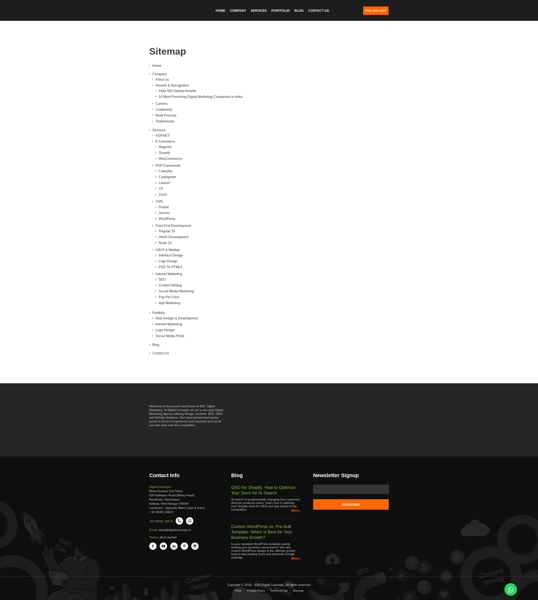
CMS (159, 201)
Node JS (165, 243)
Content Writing (170, 285)
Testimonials (165, 121)
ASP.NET (163, 135)
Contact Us (318, 10)
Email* (351, 491)
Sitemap (298, 590)
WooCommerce (170, 158)
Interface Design (171, 255)
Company (238, 10)
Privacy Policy (256, 590)
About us (162, 79)
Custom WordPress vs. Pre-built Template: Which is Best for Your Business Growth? (261, 532)
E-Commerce (165, 141)
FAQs (238, 590)
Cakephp (165, 171)
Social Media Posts (170, 336)
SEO (162, 279)
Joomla (164, 213)
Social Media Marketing (176, 291)
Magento (165, 147)
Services (259, 10)
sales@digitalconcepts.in (174, 530)
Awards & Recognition (172, 85)
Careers (161, 103)
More (295, 510)
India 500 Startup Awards (177, 91)
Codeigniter (167, 177)
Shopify (164, 153)
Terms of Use (279, 590)
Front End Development (173, 225)
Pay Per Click (169, 297)
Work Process (166, 115)
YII (161, 188)
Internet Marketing (169, 274)
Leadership (164, 109)
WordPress (167, 219)
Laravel (164, 183)
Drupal (164, 207)
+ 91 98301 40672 (161, 512)
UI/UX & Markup (168, 250)
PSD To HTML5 (170, 267)
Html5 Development (173, 237)
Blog (299, 10)
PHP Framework (168, 165)
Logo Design (168, 261)
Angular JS (167, 231)
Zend (162, 194)
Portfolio (280, 10)
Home (220, 10)
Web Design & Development (177, 318)
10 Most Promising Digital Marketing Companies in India (200, 96)
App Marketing (169, 303)
